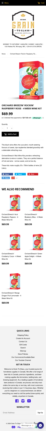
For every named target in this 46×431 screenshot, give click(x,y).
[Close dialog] (44, 200)
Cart (42, 3)
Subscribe (23, 225)
